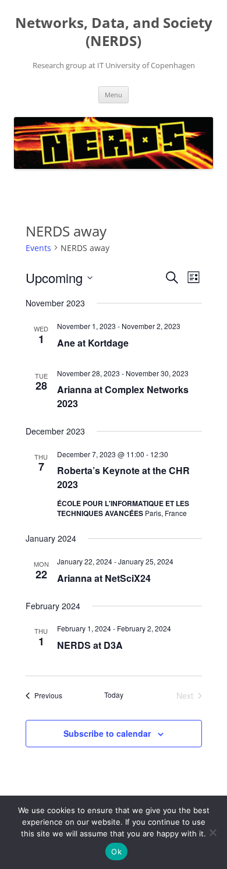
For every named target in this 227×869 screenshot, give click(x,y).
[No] (212, 832)
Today (113, 695)
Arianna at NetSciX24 (104, 578)
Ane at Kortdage (93, 342)
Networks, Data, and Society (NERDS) (113, 32)
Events (38, 247)
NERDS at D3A (90, 645)
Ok (116, 851)
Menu (113, 94)
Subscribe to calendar (107, 733)
